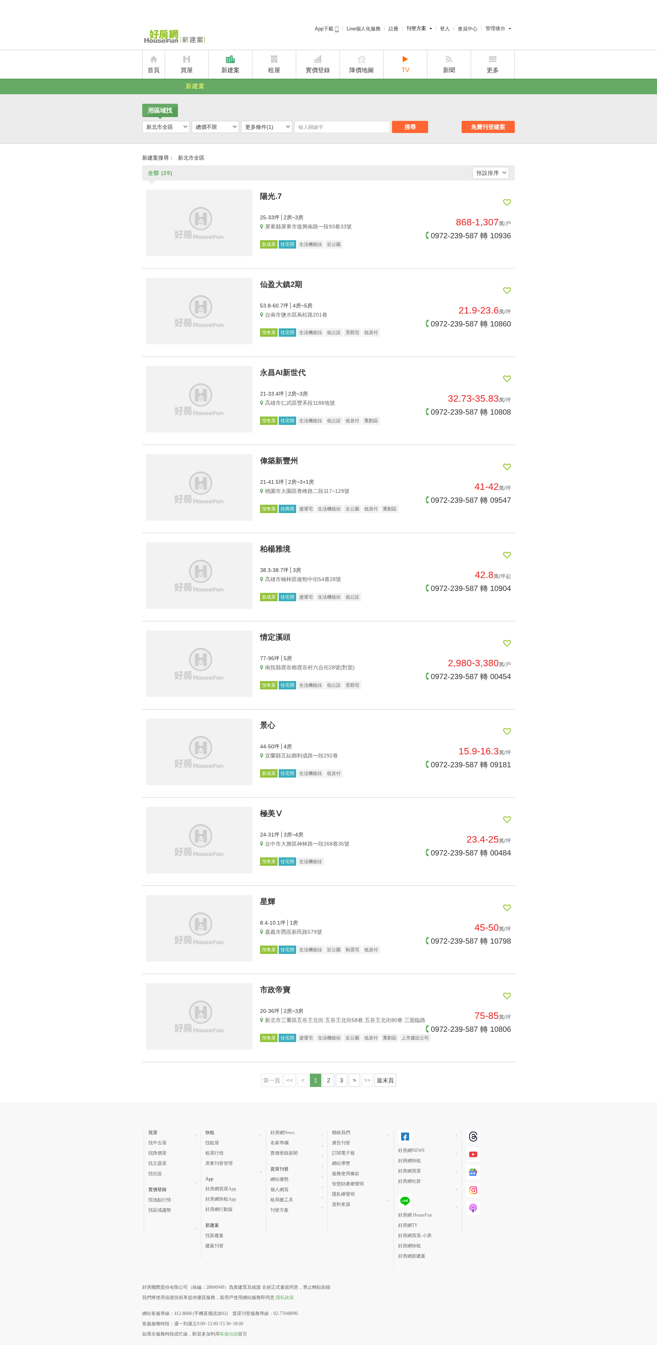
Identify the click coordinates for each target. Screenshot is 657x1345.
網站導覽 (341, 1163)
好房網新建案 (411, 1256)
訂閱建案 (507, 202)
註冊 (393, 29)
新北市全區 (159, 127)
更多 (493, 70)
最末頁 (385, 1080)
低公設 (334, 332)
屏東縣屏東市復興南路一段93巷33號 (308, 226)
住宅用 (287, 244)
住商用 (287, 509)
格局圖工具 (281, 1199)
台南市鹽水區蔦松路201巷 (296, 315)
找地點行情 (159, 1199)
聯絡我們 (341, 1132)
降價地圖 (361, 70)
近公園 (334, 244)
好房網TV (408, 1225)
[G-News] (473, 1176)
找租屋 (212, 1142)
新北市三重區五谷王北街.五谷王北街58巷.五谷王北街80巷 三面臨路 (345, 1020)
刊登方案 (416, 28)
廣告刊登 (341, 1142)
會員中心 (468, 29)
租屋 (274, 70)
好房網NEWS (411, 1150)
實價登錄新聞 (284, 1153)
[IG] (473, 1194)
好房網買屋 (409, 1171)
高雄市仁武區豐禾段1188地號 (300, 403)
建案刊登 (214, 1245)
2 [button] (328, 1080)
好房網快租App (220, 1199)
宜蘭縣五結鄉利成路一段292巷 (301, 756)
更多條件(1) (259, 127)
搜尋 (410, 127)
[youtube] (473, 1158)
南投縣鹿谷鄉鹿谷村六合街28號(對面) (310, 667)
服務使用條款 (345, 1173)
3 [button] (341, 1080)
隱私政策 (285, 1297)
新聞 (449, 70)
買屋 (187, 70)
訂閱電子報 (343, 1153)
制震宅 (352, 949)
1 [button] (315, 1080)
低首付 (371, 332)
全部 (160, 173)
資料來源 (341, 1204)
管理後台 (495, 28)
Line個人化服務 (364, 29)
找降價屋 (157, 1153)
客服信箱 (229, 1334)
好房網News (282, 1132)
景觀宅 (352, 332)
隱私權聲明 (343, 1194)
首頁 (154, 70)
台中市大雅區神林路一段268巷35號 (307, 844)
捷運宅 (306, 509)
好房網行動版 (219, 1209)
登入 (445, 29)
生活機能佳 (310, 244)
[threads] (473, 1140)
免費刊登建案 (488, 127)
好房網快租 (409, 1160)
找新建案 (214, 1235)
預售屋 (269, 332)
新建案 (230, 70)
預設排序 (487, 173)
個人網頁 (279, 1189)
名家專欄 (279, 1142)
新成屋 (269, 244)
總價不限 (206, 127)
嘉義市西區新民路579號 (293, 932)
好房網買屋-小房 (415, 1235)
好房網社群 (409, 1181)
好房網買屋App (220, 1188)
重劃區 (371, 420)
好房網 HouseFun (415, 1215)
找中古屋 (157, 1142)
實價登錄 (318, 70)
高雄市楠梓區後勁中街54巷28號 (303, 579)
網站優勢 (279, 1179)
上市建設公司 (415, 1038)
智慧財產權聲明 (348, 1184)
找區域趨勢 (159, 1210)
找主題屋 (157, 1163)
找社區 (155, 1173)
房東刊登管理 (219, 1163)
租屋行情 (214, 1153)
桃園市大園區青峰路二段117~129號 (307, 491)
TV (405, 70)
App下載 (325, 29)
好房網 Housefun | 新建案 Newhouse (173, 37)
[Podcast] (473, 1212)
